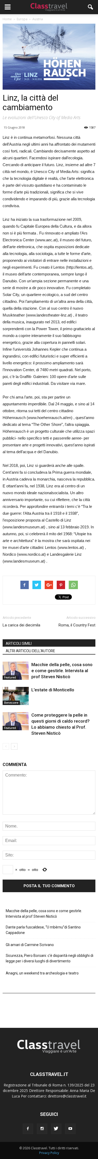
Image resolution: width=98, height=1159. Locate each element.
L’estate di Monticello (52, 689)
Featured (10, 677)
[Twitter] (56, 1129)
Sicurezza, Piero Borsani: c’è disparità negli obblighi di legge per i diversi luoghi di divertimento (49, 958)
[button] (90, 7)
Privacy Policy (49, 1153)
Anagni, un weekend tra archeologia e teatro (42, 973)
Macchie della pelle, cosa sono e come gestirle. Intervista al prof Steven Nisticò (62, 670)
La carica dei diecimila (21, 625)
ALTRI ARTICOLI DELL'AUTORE (30, 651)
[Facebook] (28, 1129)
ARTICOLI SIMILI (19, 643)
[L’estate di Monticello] (16, 696)
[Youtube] (70, 1129)
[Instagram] (42, 1129)
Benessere (11, 702)
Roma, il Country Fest (77, 625)
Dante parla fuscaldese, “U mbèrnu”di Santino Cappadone (43, 930)
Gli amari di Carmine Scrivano (30, 945)
